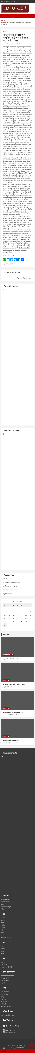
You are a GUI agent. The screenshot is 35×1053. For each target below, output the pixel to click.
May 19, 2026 (7, 743)
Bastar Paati (18, 44)
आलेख (4, 31)
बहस (2, 904)
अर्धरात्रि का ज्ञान (6, 654)
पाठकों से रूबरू (5, 899)
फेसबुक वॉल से (5, 978)
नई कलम (3, 909)
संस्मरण (3, 932)
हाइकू (2, 951)
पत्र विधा (3, 925)
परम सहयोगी (4, 994)
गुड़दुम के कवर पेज (7, 594)
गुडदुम (2, 997)
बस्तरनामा (3, 962)
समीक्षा (3, 935)
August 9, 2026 (7, 659)
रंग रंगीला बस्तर (5, 964)
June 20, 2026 (7, 715)
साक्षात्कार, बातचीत (6, 937)
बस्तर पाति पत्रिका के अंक (7, 1015)
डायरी (2, 923)
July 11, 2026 (6, 687)
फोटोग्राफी (3, 1004)
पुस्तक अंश (4, 999)
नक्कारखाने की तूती (6, 907)
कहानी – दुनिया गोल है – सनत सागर (11, 582)
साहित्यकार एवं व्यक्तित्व (7, 967)
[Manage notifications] (4, 1048)
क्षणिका (3, 948)
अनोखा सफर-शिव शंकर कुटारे (23, 278)
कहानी (4, 680)
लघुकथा (3, 927)
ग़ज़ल (2, 953)
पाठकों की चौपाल (5, 902)
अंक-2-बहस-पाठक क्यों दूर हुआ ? (12, 272)
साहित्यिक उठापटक (6, 1006)
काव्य (2, 946)
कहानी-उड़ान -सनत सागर (9, 590)
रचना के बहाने (4, 983)
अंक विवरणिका (5, 992)
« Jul (4, 628)
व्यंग (2, 930)
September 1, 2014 (8, 44)
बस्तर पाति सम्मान (5, 981)
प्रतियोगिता (4, 1001)
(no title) (5, 578)
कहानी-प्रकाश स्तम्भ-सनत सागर (10, 586)
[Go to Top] (32, 1045)
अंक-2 (7, 264)
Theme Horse (20, 1048)
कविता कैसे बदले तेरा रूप (7, 976)
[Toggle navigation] (3, 16)
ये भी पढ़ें (6, 634)
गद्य (7, 31)
